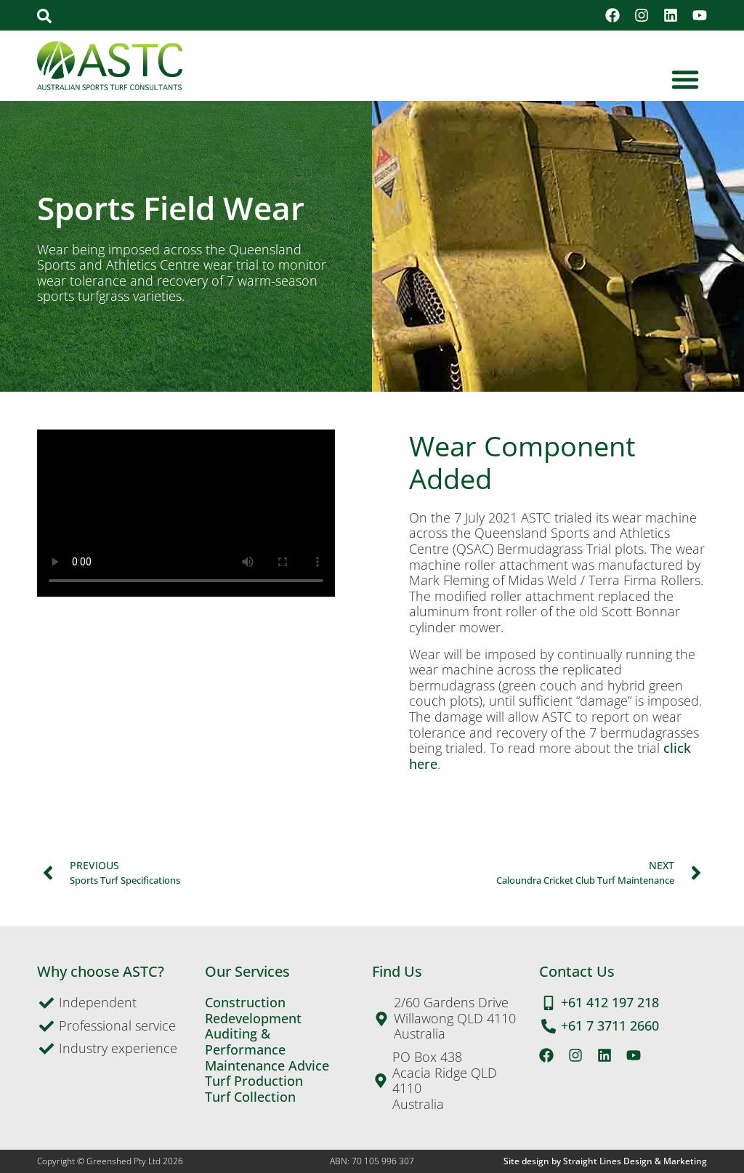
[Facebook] (612, 15)
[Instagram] (641, 15)
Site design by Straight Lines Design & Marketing (605, 1161)
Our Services (247, 971)
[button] (44, 16)
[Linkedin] (670, 15)
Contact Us (577, 971)
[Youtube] (699, 15)
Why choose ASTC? (100, 971)
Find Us (397, 971)
